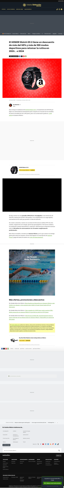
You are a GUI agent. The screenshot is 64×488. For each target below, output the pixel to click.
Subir (58, 455)
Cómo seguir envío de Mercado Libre (39, 422)
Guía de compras (11, 9)
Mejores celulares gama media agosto (22, 422)
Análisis (14, 431)
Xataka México (6, 477)
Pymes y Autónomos (56, 463)
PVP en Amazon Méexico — (27, 170)
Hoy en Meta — (25, 340)
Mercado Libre (19, 9)
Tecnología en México (16, 439)
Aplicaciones (25, 434)
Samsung (60, 33)
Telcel (24, 442)
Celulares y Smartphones (16, 435)
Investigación (5, 431)
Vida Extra (13, 463)
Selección (32, 5)
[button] (17, 104)
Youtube (43, 444)
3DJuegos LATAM (14, 477)
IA (42, 33)
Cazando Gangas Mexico (26, 431)
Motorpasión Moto (39, 463)
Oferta (29, 33)
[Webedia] (61, 1)
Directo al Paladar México (32, 478)
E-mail (25, 56)
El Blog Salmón (57, 461)
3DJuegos (13, 461)
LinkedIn (56, 444)
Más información (41, 486)
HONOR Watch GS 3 (30, 109)
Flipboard (23, 56)
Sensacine (22, 461)
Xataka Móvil (5, 463)
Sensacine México (22, 478)
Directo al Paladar (32, 461)
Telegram (61, 9)
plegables (54, 33)
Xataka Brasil (5, 478)
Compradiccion (49, 464)
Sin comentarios (14, 56)
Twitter (21, 56)
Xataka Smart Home (5, 467)
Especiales (5, 434)
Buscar (59, 450)
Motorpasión (39, 461)
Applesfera (5, 464)
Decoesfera (48, 463)
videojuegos (15, 442)
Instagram (59, 9)
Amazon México (28, 9)
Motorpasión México (39, 478)
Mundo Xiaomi (5, 469)
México (4, 442)
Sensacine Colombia (22, 480)
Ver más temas (6, 445)
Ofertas (4, 9)
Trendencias (48, 461)
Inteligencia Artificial (36, 33)
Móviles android (26, 438)
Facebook (19, 56)
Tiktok (57, 9)
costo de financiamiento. (36, 237)
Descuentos (29, 348)
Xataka (4, 461)
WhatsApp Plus (51, 422)
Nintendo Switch (47, 33)
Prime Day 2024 (6, 438)
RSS (51, 444)
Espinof (21, 463)
